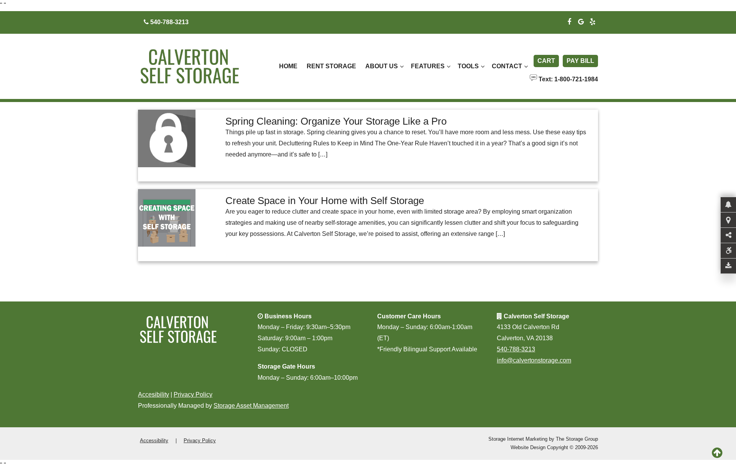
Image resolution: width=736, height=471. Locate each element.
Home (288, 66)
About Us (381, 66)
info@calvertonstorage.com (534, 360)
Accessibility (154, 440)
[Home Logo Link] (198, 66)
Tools (468, 66)
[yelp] (592, 20)
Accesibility (153, 394)
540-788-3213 (516, 349)
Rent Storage (331, 66)
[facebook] (569, 20)
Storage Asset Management (251, 405)
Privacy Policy (193, 394)
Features (428, 66)
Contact (507, 66)
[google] (580, 20)
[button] (728, 204)
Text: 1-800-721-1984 (567, 78)
